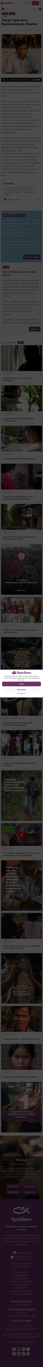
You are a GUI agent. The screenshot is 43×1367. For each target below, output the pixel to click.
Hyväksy (21, 684)
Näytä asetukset (21, 690)
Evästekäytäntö (21, 693)
